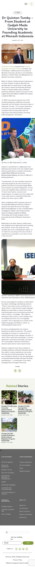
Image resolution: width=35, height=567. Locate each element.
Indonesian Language (8, 485)
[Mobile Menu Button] (26, 4)
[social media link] (16, 549)
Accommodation (25, 465)
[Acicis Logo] (6, 4)
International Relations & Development (6, 477)
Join (28, 543)
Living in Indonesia (25, 462)
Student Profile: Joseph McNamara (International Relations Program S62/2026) (8, 437)
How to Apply (6, 514)
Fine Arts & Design (7, 473)
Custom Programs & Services (8, 493)
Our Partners (23, 508)
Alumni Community (25, 514)
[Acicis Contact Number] (32, 4)
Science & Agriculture (5, 466)
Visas (21, 468)
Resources (23, 517)
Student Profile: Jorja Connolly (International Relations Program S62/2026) (9, 409)
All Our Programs (7, 462)
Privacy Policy (17, 560)
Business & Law (6, 470)
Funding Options (6, 507)
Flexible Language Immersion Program (15, 68)
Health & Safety (24, 471)
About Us (22, 505)
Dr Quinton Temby (7, 67)
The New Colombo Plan (7, 510)
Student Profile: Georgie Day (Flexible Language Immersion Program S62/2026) (25, 409)
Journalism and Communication (6, 488)
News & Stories (24, 511)
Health (3, 482)
